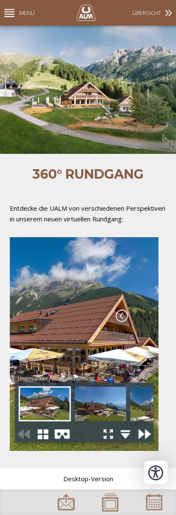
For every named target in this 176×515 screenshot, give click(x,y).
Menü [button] (27, 13)
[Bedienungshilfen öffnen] (155, 472)
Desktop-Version (88, 478)
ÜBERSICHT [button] (146, 13)
